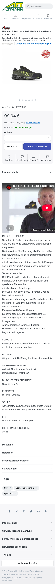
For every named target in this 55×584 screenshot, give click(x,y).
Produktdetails (10, 172)
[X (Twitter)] (17, 511)
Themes (6, 554)
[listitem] (27, 72)
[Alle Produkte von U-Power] (6, 27)
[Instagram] (24, 511)
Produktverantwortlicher (15, 460)
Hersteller (7, 452)
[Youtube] (38, 511)
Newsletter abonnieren (14, 546)
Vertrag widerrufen (27, 563)
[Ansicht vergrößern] (27, 72)
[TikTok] (31, 511)
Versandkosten (33, 122)
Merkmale (7, 444)
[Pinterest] (46, 511)
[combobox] (39, 6)
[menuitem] (7, 488)
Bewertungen (9, 468)
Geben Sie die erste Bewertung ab (33, 43)
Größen (8, 132)
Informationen (9, 522)
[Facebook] (9, 511)
